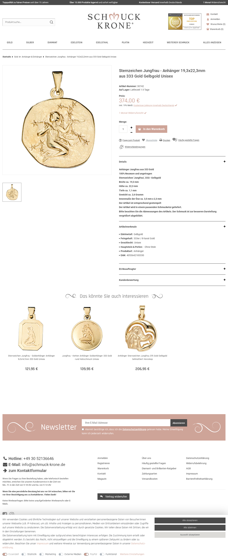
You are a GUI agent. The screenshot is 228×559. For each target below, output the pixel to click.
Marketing (50, 554)
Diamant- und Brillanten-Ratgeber (159, 468)
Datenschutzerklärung (197, 458)
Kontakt (214, 14)
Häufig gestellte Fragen (154, 463)
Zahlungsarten (149, 473)
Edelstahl (102, 42)
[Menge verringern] (131, 132)
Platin (125, 42)
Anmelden (102, 458)
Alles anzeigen (212, 42)
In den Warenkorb (154, 129)
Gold (10, 42)
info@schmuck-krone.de (43, 464)
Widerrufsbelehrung (196, 463)
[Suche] (51, 22)
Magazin (101, 478)
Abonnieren (179, 423)
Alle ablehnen (190, 527)
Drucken (166, 140)
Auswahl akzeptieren (190, 534)
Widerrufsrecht (214, 2)
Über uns (146, 458)
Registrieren (103, 463)
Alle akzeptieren (189, 520)
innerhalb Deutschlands (160, 2)
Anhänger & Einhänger (32, 57)
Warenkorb (216, 29)
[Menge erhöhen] (131, 127)
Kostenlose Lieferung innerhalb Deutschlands (154, 105)
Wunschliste (217, 24)
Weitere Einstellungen (132, 554)
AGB (188, 468)
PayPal (93, 554)
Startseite (7, 57)
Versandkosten (150, 478)
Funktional (111, 554)
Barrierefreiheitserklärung (199, 478)
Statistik (32, 554)
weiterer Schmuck (178, 42)
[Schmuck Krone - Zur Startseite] (114, 20)
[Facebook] (5, 515)
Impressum (192, 473)
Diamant (52, 42)
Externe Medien (73, 554)
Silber (30, 42)
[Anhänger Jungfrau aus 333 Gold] (57, 120)
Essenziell (14, 554)
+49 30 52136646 (38, 458)
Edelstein (76, 42)
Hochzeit (148, 42)
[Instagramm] (12, 515)
